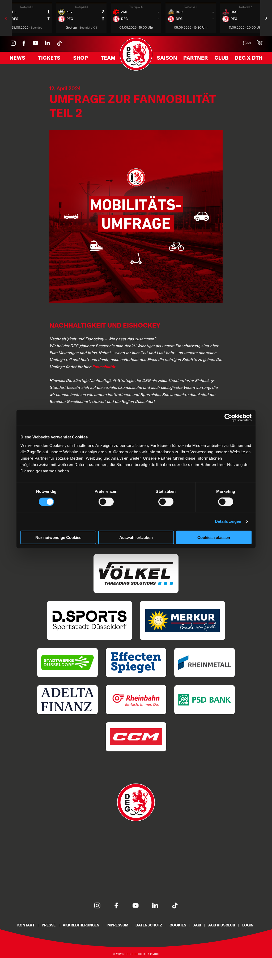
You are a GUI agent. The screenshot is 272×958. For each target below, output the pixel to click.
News (17, 57)
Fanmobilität (103, 366)
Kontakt (26, 925)
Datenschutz (148, 925)
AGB (197, 925)
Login (247, 925)
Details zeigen (228, 521)
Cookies (177, 925)
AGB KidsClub (221, 925)
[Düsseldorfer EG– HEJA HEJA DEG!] (136, 69)
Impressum (117, 925)
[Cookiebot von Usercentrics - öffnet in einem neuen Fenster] (228, 418)
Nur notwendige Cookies (58, 537)
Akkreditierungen (81, 925)
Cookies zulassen (213, 537)
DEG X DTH (248, 57)
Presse (49, 925)
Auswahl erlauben (136, 537)
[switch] (106, 502)
